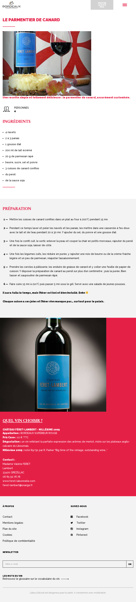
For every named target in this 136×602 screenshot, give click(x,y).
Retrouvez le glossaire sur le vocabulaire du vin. (32, 578)
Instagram (82, 528)
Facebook (82, 516)
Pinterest (81, 534)
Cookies (7, 534)
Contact (7, 516)
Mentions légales (13, 522)
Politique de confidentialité (19, 540)
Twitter (80, 522)
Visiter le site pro (102, 5)
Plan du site (10, 528)
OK (130, 564)
